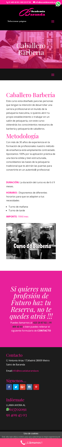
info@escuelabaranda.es (25, 370)
